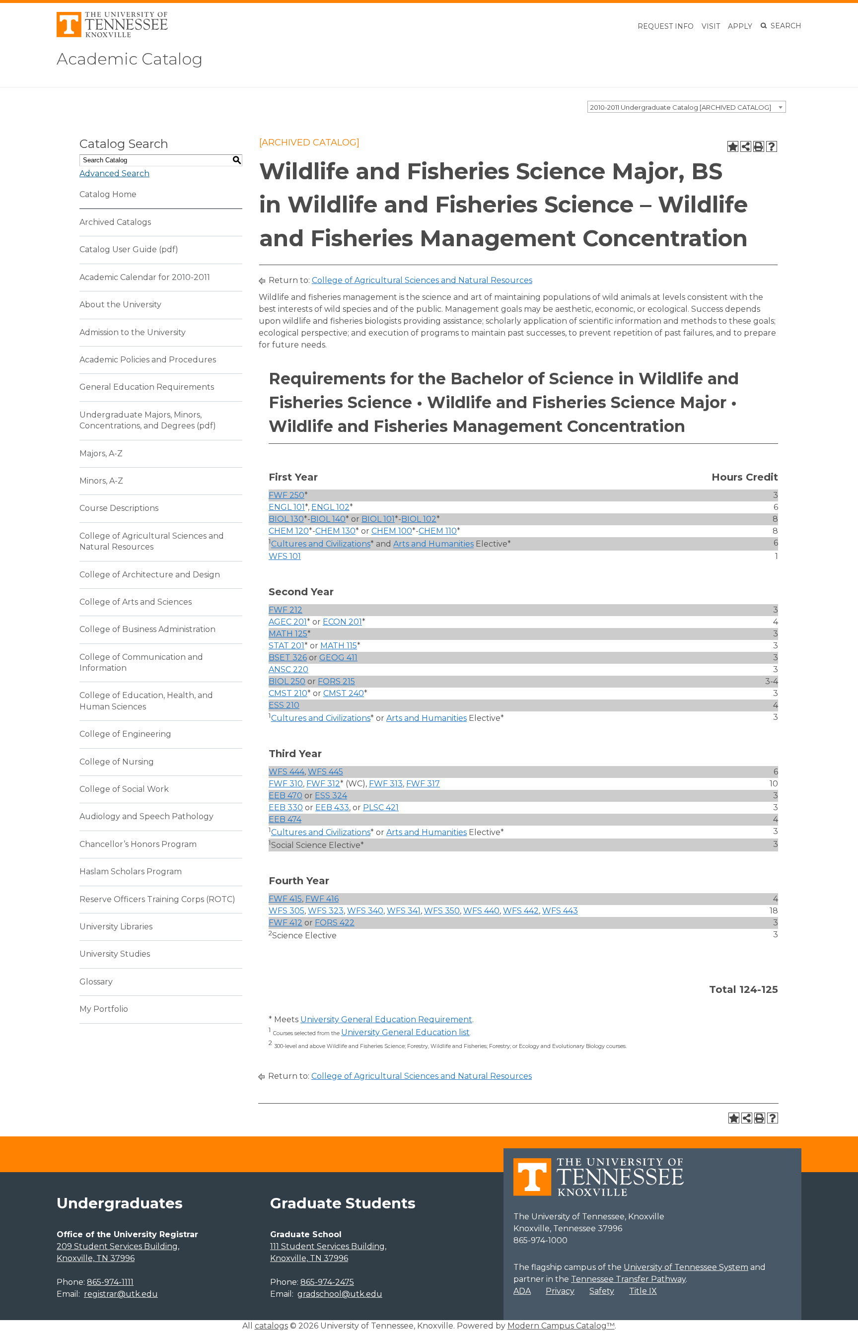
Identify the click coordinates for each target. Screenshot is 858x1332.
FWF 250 (286, 495)
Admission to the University (132, 332)
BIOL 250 (287, 681)
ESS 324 (331, 795)
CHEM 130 (335, 531)
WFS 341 (404, 910)
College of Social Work (124, 789)
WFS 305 (286, 910)
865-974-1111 (110, 1282)
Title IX (643, 1291)
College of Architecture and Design (149, 574)
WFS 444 (286, 771)
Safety (601, 1291)
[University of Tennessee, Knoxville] (112, 34)
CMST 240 (343, 693)
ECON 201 (342, 622)
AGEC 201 (288, 622)
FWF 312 (323, 783)
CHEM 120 (289, 531)
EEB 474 (285, 819)
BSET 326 (288, 657)
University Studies (114, 954)
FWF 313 (386, 783)
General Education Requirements (146, 387)
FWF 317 (423, 783)
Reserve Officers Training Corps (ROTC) (157, 899)
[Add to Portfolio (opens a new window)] (732, 146)
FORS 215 (336, 681)
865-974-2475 (327, 1282)
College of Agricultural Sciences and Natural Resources (422, 280)
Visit (711, 26)
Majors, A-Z (101, 453)
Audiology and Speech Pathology (146, 816)
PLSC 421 (381, 807)
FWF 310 (286, 783)
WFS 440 (481, 910)
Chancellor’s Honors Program (138, 844)
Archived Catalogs (115, 222)
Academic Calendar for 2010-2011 (144, 277)
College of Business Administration (147, 629)
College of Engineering (125, 734)
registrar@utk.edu (121, 1294)
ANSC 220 (288, 669)
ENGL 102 (330, 507)
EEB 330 (286, 807)
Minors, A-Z (101, 481)
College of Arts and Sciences (135, 602)
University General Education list (405, 1032)
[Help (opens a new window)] (771, 146)
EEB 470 (285, 795)
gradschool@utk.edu (339, 1294)
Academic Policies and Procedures (147, 359)
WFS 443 (560, 910)
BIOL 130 (286, 519)
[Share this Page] (745, 146)
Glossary (96, 981)
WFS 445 (325, 771)
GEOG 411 (338, 657)
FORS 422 (335, 922)
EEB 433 (332, 807)
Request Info (666, 26)
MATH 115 (338, 645)
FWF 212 (285, 610)
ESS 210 (284, 705)
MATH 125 (288, 633)
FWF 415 (285, 899)
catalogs (271, 1326)
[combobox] (686, 107)
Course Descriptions (118, 508)
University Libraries (115, 926)
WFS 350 (442, 910)
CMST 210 (288, 693)
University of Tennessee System (686, 1267)
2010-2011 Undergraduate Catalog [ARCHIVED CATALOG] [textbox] (680, 107)
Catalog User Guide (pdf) (128, 249)
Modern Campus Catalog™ (561, 1326)
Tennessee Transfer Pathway (628, 1279)
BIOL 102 (418, 519)
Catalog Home (108, 194)
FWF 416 (322, 899)
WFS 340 (365, 910)
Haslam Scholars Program (130, 871)
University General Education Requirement (386, 1019)
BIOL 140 (328, 519)
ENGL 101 (287, 507)
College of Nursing (116, 762)
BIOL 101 (378, 519)
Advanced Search (114, 173)
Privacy (560, 1291)
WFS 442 (521, 910)
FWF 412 (285, 922)
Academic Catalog (130, 59)
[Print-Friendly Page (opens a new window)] (758, 146)
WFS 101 (285, 556)
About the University (120, 304)
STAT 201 (286, 645)
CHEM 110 (438, 531)
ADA (522, 1291)
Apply (740, 26)
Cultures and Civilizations (320, 544)
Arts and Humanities (433, 544)
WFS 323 (326, 910)
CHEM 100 (391, 531)
